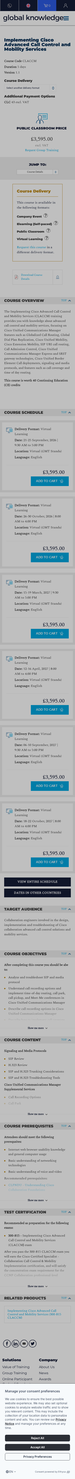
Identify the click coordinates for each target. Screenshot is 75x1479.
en (11, 1471)
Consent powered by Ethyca (50, 1471)
